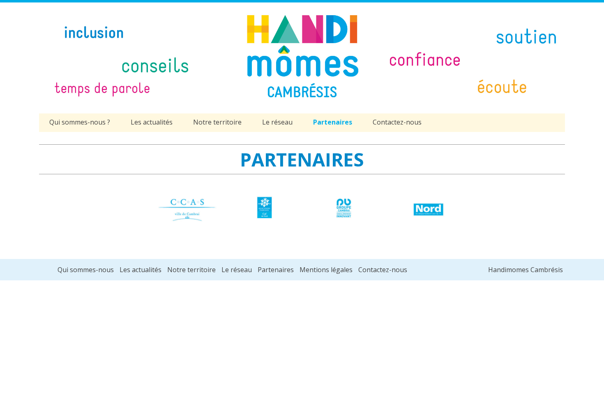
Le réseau (277, 122)
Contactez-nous (397, 122)
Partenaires (332, 122)
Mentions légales (326, 269)
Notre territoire (217, 122)
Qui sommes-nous (86, 269)
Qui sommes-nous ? (79, 122)
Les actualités (152, 122)
